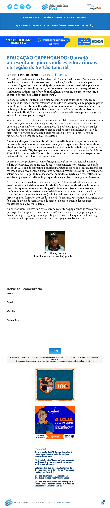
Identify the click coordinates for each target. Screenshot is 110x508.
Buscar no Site (92, 26)
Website (11, 311)
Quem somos (23, 25)
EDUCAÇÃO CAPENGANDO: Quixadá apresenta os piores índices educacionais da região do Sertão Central (52, 62)
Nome (10, 293)
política (49, 17)
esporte (60, 17)
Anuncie (36, 25)
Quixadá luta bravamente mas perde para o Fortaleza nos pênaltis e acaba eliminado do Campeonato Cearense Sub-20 (54, 484)
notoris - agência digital (102, 502)
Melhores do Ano (78, 25)
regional (82, 17)
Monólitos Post (55, 7)
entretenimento (32, 17)
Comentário (13, 320)
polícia (71, 17)
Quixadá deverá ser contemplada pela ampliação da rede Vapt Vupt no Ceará (52, 477)
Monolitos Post (30, 75)
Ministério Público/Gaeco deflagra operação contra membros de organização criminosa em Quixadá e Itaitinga (54, 462)
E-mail (10, 302)
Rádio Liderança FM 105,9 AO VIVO (95, 8)
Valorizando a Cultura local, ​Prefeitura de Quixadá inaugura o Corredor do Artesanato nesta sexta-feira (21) (54, 470)
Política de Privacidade (66, 503)
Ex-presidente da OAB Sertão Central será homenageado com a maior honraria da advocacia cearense (53, 454)
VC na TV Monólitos (54, 25)
